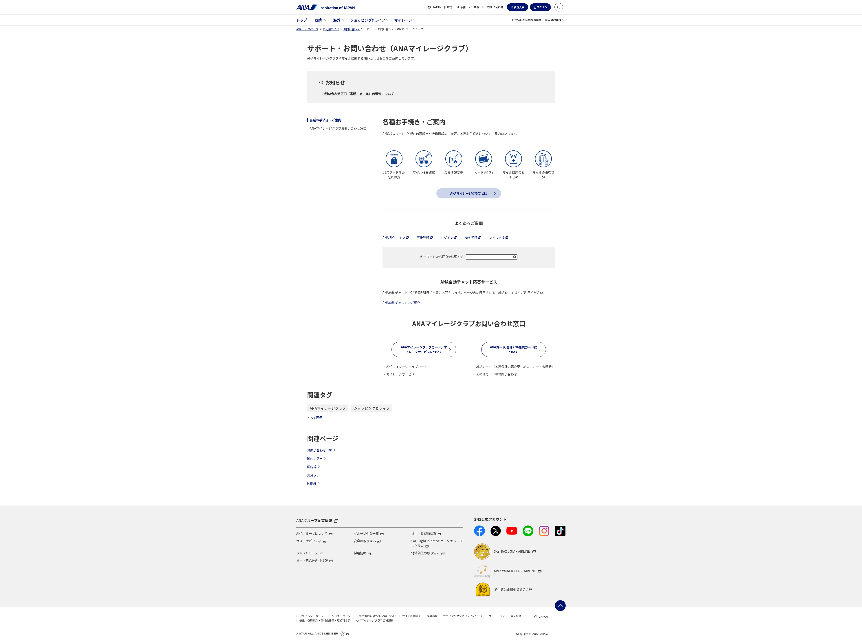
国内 (318, 20)
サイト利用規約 (411, 616)
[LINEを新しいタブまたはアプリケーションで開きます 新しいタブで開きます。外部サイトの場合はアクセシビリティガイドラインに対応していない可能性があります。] (528, 530)
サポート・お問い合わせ (488, 7)
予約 (463, 7)
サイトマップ (497, 616)
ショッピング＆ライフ (372, 408)
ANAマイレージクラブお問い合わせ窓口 (338, 128)
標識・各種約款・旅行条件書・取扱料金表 (324, 620)
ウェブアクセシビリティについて (463, 616)
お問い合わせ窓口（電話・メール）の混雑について (358, 93)
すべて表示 (314, 417)
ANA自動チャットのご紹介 (401, 302)
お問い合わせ (351, 29)
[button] (558, 7)
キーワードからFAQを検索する (442, 256)
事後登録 (423, 237)
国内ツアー (315, 458)
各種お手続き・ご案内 (325, 120)
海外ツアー (315, 475)
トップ (301, 20)
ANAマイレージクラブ (328, 408)
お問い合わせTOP (319, 450)
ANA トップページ (307, 29)
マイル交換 (497, 237)
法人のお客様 (553, 20)
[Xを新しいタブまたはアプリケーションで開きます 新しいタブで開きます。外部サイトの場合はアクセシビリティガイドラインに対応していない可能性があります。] (495, 530)
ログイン (542, 7)
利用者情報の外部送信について (378, 616)
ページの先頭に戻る (560, 605)
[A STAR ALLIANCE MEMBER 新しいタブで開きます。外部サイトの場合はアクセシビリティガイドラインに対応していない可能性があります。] (322, 633)
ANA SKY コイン (394, 237)
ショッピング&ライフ (367, 20)
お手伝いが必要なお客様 (526, 20)
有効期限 (471, 237)
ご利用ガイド (331, 29)
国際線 (312, 483)
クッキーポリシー (342, 616)
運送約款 (515, 616)
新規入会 (519, 7)
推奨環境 (432, 616)
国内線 (312, 466)
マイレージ (403, 20)
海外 (336, 20)
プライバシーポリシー (312, 616)
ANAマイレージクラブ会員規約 (375, 620)
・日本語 (442, 7)
